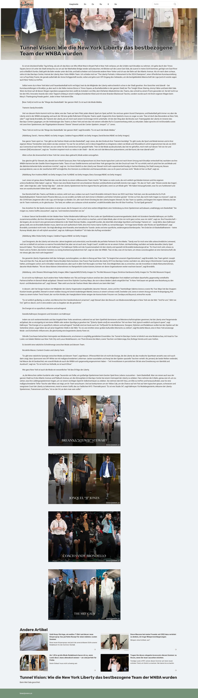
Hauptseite (73, 4)
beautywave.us (26, 693)
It (108, 4)
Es (93, 4)
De (116, 4)
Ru (101, 4)
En (85, 4)
